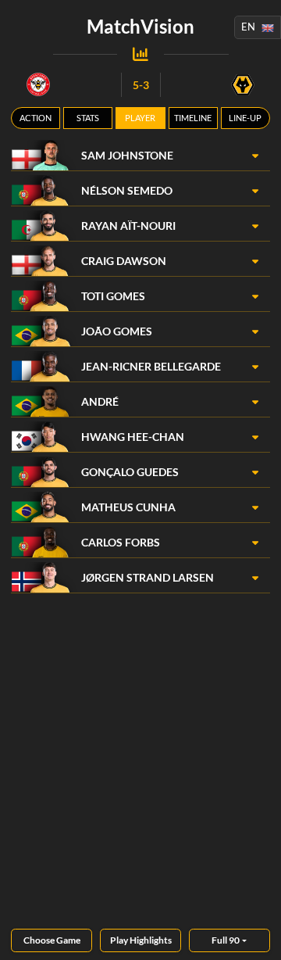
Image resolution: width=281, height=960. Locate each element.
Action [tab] (36, 118)
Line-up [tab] (245, 118)
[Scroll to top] (257, 936)
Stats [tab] (87, 118)
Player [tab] (140, 118)
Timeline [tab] (193, 118)
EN (248, 26)
